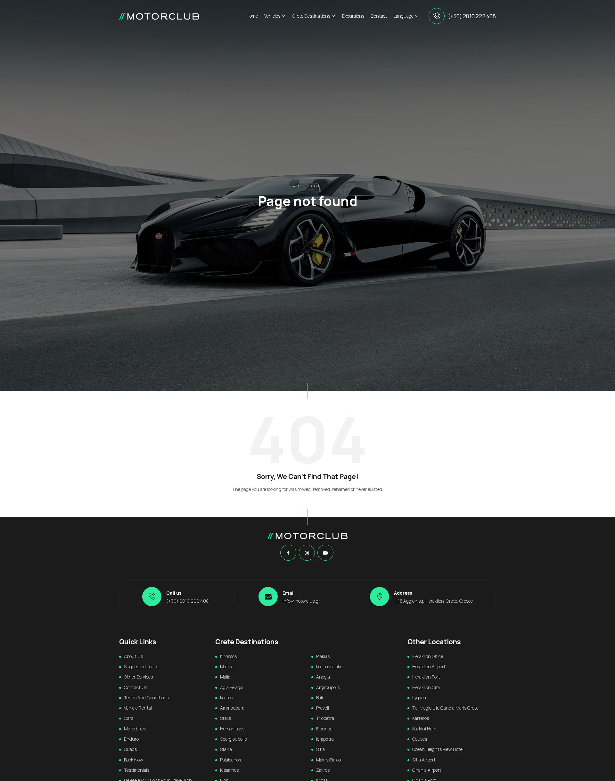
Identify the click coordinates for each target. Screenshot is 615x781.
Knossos (228, 656)
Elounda (324, 729)
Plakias (323, 656)
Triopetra (325, 718)
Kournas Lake (329, 666)
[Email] (268, 596)
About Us (133, 656)
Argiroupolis (328, 687)
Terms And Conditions (146, 698)
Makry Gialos (328, 760)
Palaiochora (231, 760)
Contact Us (135, 687)
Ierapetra (325, 739)
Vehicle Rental (138, 708)
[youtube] (325, 553)
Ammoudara (232, 708)
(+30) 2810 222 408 (472, 16)
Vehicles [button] (272, 16)
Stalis (225, 718)
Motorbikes (135, 729)
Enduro (131, 739)
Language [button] (404, 16)
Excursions (353, 16)
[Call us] (437, 16)
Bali (319, 698)
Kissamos (229, 770)
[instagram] (307, 553)
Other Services (138, 677)
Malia (225, 677)
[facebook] (288, 553)
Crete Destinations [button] (311, 16)
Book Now (133, 760)
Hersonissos (232, 729)
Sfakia (226, 749)
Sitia (320, 749)
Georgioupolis (233, 739)
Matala (227, 666)
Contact (379, 16)
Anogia (323, 677)
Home (252, 16)
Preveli (322, 708)
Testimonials (136, 770)
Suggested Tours (141, 666)
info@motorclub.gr (301, 601)
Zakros (323, 770)
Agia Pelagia (231, 687)
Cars (128, 718)
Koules (226, 698)
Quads (130, 749)
